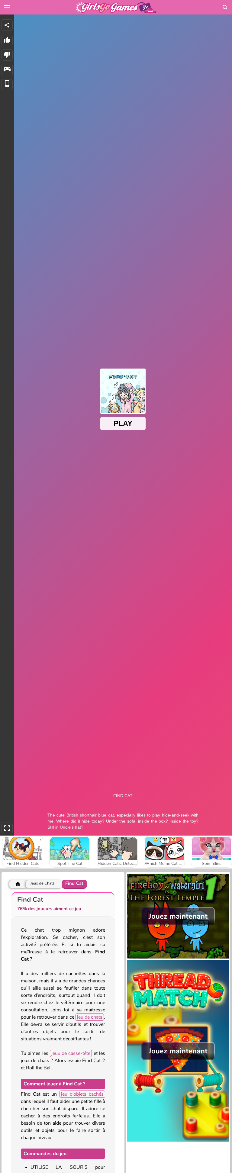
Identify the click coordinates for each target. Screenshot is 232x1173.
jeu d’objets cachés (82, 1094)
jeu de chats (89, 1017)
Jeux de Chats (42, 883)
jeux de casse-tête (71, 1053)
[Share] (7, 25)
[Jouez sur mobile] (7, 84)
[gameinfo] (7, 70)
